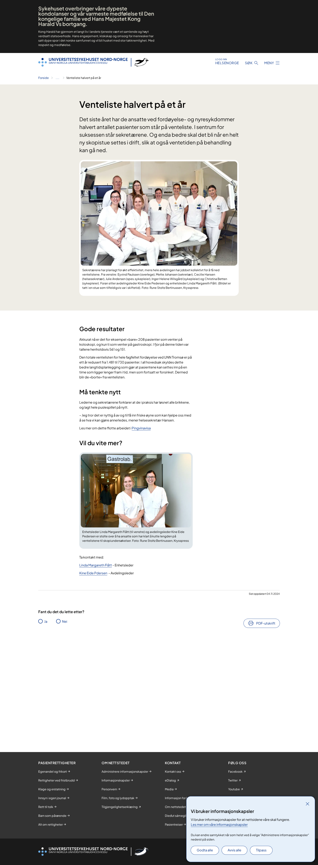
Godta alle (205, 850)
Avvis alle (234, 850)
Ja (45, 621)
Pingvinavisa (141, 428)
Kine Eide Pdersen (93, 573)
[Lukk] (307, 804)
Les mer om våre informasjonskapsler (219, 824)
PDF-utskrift (265, 623)
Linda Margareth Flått (95, 565)
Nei (64, 621)
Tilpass (261, 850)
